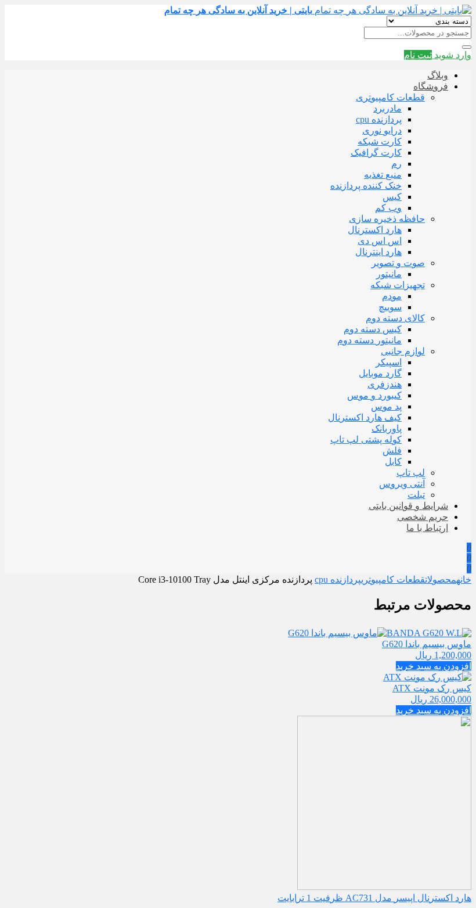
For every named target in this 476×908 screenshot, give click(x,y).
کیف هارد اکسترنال (365, 417)
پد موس (386, 406)
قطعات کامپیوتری (390, 97)
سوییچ (390, 307)
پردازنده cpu (379, 119)
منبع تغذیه (383, 175)
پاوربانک (387, 428)
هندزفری (384, 384)
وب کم (388, 208)
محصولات (440, 579)
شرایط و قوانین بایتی (408, 506)
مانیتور (389, 274)
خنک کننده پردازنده (366, 186)
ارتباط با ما (427, 528)
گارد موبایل (380, 373)
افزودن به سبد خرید (433, 666)
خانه (463, 579)
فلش (392, 450)
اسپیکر (389, 362)
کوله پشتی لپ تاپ (366, 439)
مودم (392, 296)
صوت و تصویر (398, 263)
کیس (392, 197)
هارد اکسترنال (375, 230)
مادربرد (387, 108)
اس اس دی (380, 241)
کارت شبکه (380, 141)
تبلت (416, 495)
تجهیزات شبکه (397, 285)
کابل (393, 461)
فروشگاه (430, 86)
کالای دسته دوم (395, 318)
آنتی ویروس (402, 484)
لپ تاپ (410, 473)
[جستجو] (466, 47)
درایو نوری (382, 130)
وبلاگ (437, 75)
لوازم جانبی (403, 351)
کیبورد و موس (374, 395)
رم (396, 163)
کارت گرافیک (376, 152)
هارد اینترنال (378, 252)
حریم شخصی (422, 517)
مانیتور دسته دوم (369, 340)
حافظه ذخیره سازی (387, 219)
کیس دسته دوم (373, 329)
